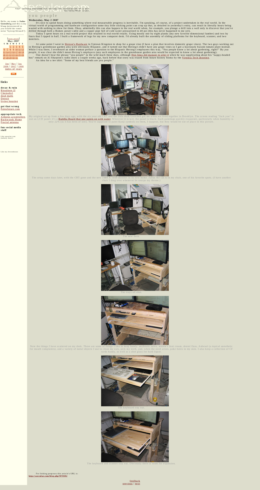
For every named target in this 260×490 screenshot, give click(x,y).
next (137, 483)
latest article (13, 39)
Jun (20, 64)
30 (13, 58)
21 (7, 55)
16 (13, 52)
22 (10, 55)
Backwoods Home (11, 119)
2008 (21, 66)
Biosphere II (8, 90)
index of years (13, 69)
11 (19, 49)
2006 (6, 66)
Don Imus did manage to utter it (150, 55)
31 (16, 58)
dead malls (7, 96)
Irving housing (9, 101)
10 (16, 49)
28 (7, 58)
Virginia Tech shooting (195, 57)
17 (16, 52)
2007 (13, 66)
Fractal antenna (10, 122)
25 (19, 55)
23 (13, 55)
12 (22, 49)
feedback (135, 481)
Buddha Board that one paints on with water (84, 119)
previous (128, 483)
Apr (7, 64)
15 (10, 52)
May (13, 64)
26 (22, 55)
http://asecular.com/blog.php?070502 (48, 476)
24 (16, 55)
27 (4, 58)
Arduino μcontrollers (13, 117)
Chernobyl (7, 93)
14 (7, 52)
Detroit (5, 98)
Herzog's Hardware (76, 44)
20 (4, 55)
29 (10, 58)
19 (22, 52)
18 (19, 52)
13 (4, 52)
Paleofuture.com (10, 109)
